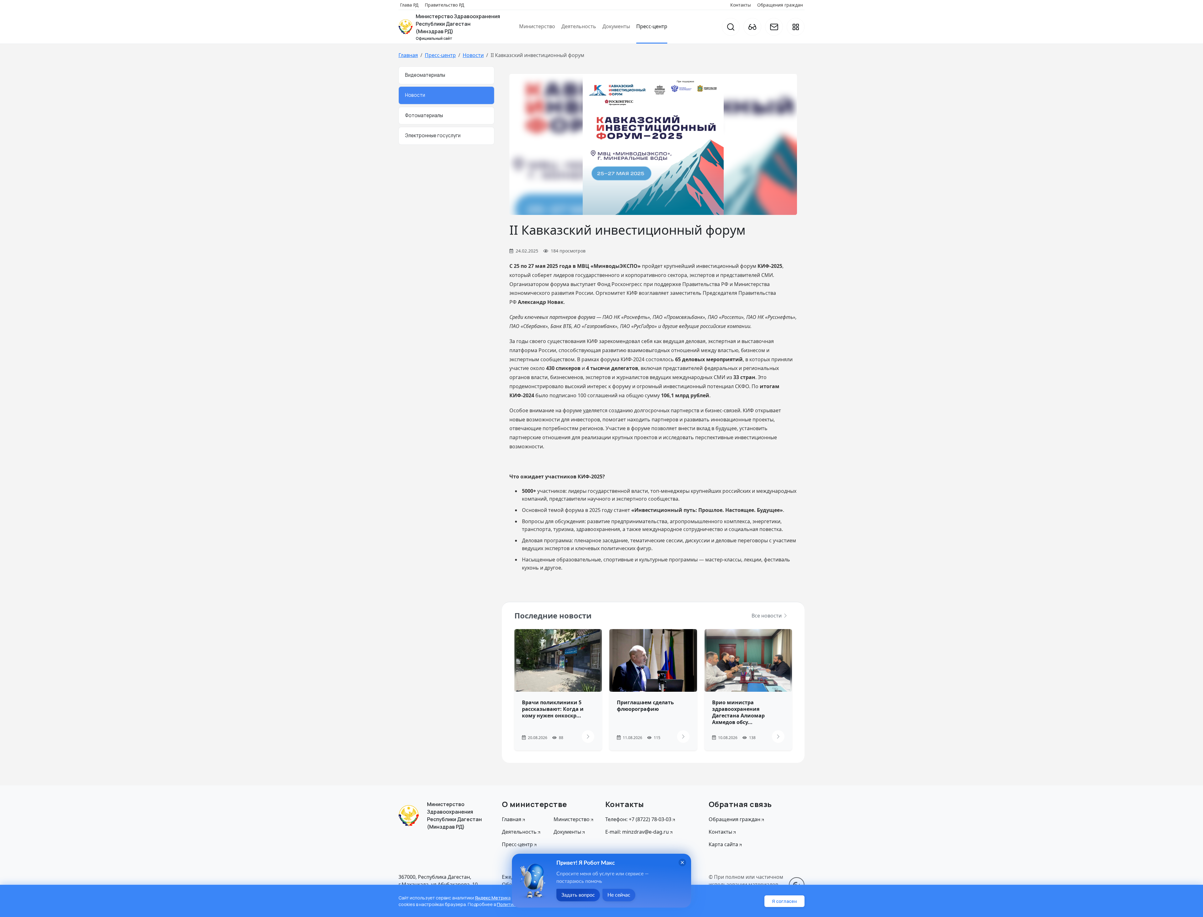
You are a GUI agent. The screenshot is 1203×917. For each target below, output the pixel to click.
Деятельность (578, 26)
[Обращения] (774, 27)
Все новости (767, 615)
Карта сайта (723, 844)
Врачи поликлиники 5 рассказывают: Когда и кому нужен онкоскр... (553, 709)
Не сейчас (618, 895)
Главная (408, 55)
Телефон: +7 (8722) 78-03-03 (638, 819)
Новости (473, 55)
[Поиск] (731, 27)
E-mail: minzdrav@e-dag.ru (637, 831)
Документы (616, 26)
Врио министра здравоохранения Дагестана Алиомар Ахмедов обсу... (738, 712)
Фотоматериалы (424, 115)
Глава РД (409, 5)
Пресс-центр (651, 26)
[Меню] (796, 27)
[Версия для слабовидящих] (752, 27)
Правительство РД (444, 5)
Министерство (537, 26)
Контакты (740, 5)
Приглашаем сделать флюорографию (645, 705)
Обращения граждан (780, 5)
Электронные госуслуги (433, 135)
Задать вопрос (578, 895)
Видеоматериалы (425, 75)
